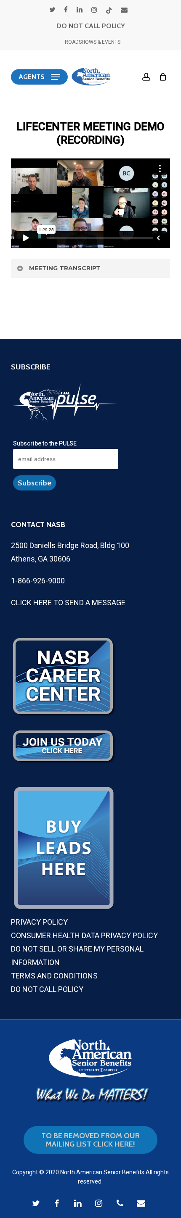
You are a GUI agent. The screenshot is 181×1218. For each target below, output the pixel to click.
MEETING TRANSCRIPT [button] (65, 268)
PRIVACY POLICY (39, 921)
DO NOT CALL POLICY (90, 26)
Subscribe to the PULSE (45, 443)
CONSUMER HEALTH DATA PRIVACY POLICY (84, 935)
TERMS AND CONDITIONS (54, 975)
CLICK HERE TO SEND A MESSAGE (68, 602)
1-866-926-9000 (38, 580)
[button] (39, 77)
